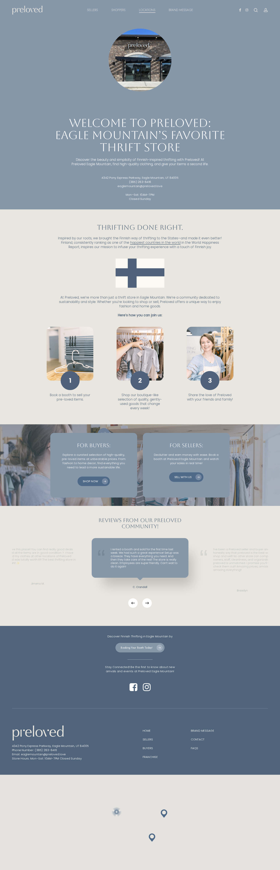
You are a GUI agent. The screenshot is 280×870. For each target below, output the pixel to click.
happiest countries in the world (155, 242)
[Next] (147, 603)
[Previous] (133, 603)
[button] (94, 481)
